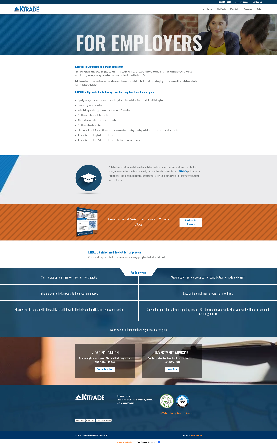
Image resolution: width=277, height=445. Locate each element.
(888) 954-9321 (224, 1)
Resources (248, 9)
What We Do (234, 9)
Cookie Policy (90, 420)
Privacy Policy (80, 420)
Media (259, 9)
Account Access (241, 1)
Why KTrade (221, 9)
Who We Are (207, 9)
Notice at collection (125, 442)
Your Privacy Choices (146, 442)
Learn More (172, 369)
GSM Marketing (196, 435)
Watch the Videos (105, 369)
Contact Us (257, 1)
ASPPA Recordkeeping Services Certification (176, 413)
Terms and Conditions (104, 420)
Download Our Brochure (191, 222)
